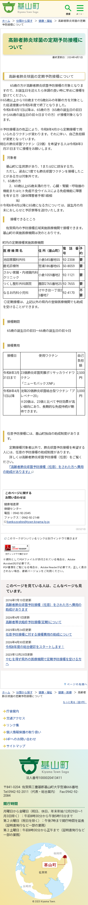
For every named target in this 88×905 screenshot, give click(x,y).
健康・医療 (65, 692)
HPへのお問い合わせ (21, 739)
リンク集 (12, 725)
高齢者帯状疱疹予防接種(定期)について (34, 622)
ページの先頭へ (77, 684)
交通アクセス (15, 718)
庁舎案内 (12, 711)
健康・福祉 (45, 20)
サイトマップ (15, 746)
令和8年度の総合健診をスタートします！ (35, 647)
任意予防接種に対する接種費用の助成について (39, 635)
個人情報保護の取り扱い (23, 732)
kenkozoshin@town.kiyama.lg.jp (28, 521)
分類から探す (24, 20)
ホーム (6, 20)
